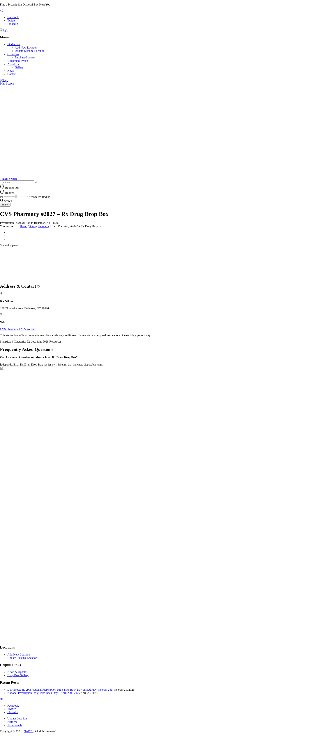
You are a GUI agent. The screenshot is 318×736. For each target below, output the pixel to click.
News (10, 70)
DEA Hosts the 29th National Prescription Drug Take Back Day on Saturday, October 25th (60, 689)
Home (23, 226)
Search (10, 83)
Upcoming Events (17, 60)
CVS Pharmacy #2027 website (18, 329)
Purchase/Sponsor (25, 57)
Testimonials (14, 725)
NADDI (28, 731)
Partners (12, 721)
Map (2, 83)
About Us (13, 64)
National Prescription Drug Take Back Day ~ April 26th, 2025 (43, 692)
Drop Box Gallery (18, 675)
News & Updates (17, 672)
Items (32, 226)
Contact (11, 74)
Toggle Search (8, 178)
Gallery (19, 67)
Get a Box (13, 54)
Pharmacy (43, 226)
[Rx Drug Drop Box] (4, 30)
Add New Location (26, 47)
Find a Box (13, 44)
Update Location (17, 718)
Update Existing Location (30, 50)
